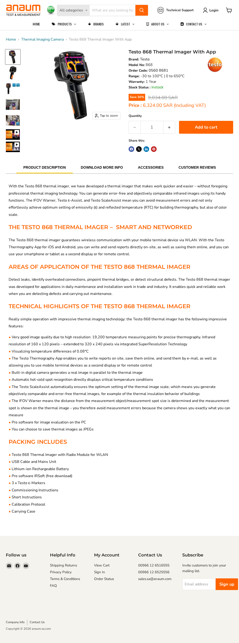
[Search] (141, 10)
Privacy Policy (61, 572)
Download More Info (102, 167)
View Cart (101, 565)
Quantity (135, 116)
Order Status (104, 579)
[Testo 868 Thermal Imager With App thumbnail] (12, 134)
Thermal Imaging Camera (42, 39)
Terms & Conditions (65, 579)
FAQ (53, 585)
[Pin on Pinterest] (154, 149)
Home (11, 39)
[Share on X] (139, 149)
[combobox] (112, 10)
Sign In (99, 572)
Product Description (44, 167)
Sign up (226, 584)
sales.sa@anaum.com (155, 579)
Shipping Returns (63, 565)
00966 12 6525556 (153, 572)
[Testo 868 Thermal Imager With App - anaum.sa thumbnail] (12, 56)
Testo (145, 59)
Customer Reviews (197, 167)
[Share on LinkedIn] (146, 149)
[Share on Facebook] (131, 149)
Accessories (151, 167)
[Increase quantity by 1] (169, 127)
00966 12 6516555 (153, 565)
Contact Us (37, 622)
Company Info (15, 622)
